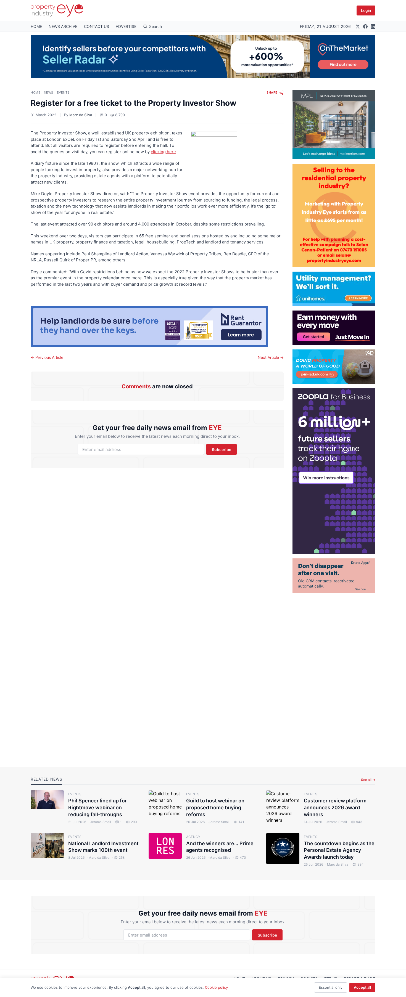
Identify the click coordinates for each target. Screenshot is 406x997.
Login (366, 10)
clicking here (163, 151)
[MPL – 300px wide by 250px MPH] (333, 124)
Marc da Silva (80, 115)
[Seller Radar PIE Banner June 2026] (203, 56)
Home (35, 92)
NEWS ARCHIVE (63, 26)
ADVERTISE (126, 26)
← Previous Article (47, 357)
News (48, 92)
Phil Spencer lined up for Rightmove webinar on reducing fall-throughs (97, 807)
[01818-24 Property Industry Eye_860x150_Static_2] (157, 326)
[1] (333, 289)
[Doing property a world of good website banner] (333, 366)
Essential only (330, 987)
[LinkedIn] (373, 26)
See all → (368, 780)
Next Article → (271, 357)
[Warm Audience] (333, 575)
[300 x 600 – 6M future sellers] (333, 471)
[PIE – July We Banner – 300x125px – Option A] (333, 328)
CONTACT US (96, 26)
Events (63, 92)
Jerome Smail (99, 822)
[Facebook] (365, 26)
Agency (193, 837)
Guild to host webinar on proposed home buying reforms (215, 807)
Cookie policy (216, 987)
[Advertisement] (333, 676)
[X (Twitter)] (357, 26)
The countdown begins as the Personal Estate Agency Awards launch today (339, 850)
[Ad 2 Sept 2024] (333, 215)
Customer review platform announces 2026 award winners (335, 807)
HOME (36, 26)
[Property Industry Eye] (57, 10)
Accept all (362, 987)
